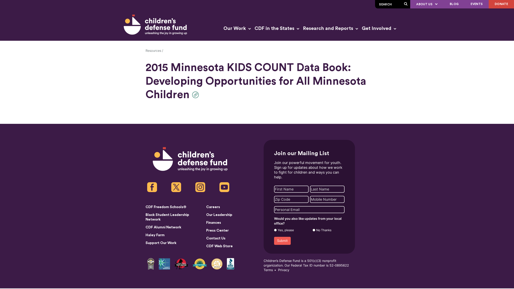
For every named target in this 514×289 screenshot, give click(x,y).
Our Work (235, 28)
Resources (153, 50)
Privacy (283, 270)
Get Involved (377, 28)
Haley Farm (155, 235)
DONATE (501, 4)
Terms (268, 270)
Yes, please (286, 230)
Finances (213, 222)
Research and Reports (328, 28)
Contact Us (215, 238)
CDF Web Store (219, 246)
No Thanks (323, 230)
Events (477, 4)
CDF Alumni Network (163, 227)
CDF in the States (275, 28)
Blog (454, 4)
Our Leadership (219, 215)
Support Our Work (161, 243)
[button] (196, 95)
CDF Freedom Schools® (166, 207)
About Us (424, 4)
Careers (213, 207)
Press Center (217, 230)
